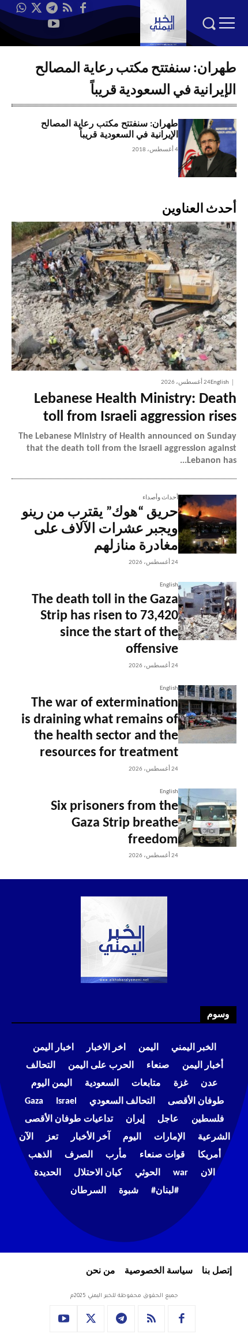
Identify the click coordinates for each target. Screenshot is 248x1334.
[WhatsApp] (20, 8)
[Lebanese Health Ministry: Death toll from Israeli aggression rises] (124, 296)
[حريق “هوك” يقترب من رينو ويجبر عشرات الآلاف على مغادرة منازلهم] (207, 524)
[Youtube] (53, 23)
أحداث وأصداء (160, 498)
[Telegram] (52, 8)
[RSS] (67, 8)
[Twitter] (36, 8)
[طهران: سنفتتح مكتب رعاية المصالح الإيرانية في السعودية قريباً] (207, 148)
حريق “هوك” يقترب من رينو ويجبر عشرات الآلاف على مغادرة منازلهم (100, 529)
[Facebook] (83, 8)
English (220, 382)
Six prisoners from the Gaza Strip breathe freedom (114, 823)
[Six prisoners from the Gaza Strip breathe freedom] (207, 818)
